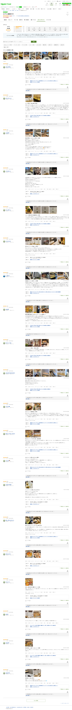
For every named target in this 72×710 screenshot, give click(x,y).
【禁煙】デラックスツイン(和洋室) (35, 82)
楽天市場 (64, 1)
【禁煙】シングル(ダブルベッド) (34, 116)
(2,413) (41, 19)
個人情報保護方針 (13, 707)
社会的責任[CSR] (19, 707)
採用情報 (24, 707)
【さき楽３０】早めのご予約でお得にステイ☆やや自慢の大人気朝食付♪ (40, 223)
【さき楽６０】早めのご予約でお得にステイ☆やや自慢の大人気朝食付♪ (40, 115)
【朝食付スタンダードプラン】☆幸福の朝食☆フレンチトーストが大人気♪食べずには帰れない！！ (44, 80)
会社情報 (7, 707)
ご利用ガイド (49, 1)
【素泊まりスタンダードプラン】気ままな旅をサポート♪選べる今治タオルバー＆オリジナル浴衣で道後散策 (45, 291)
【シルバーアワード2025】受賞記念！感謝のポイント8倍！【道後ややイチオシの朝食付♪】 (43, 625)
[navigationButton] (67, 55)
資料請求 (31, 707)
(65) (26, 19)
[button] (5, 55)
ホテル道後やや (8, 14)
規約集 (28, 707)
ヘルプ (45, 1)
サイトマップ (54, 1)
